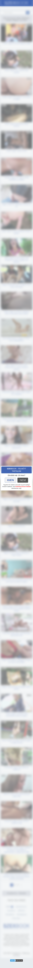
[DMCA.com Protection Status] (16, 960)
